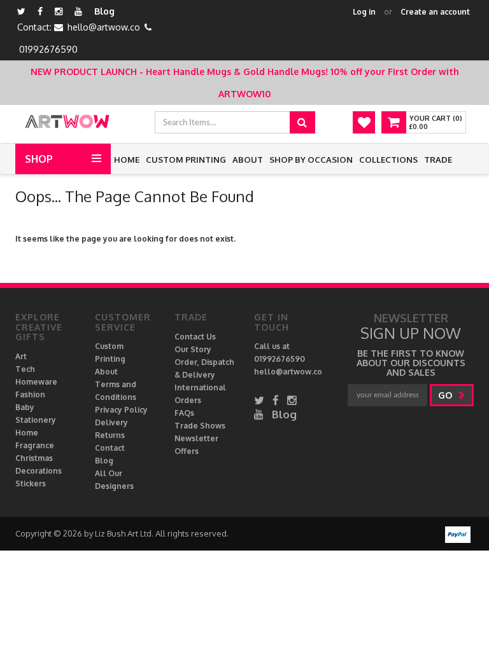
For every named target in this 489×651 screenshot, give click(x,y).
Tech (25, 369)
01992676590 (48, 49)
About (247, 159)
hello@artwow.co (103, 27)
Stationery (35, 420)
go (446, 395)
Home (126, 159)
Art (21, 356)
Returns (110, 435)
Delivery (111, 422)
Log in (364, 12)
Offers (186, 451)
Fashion (30, 394)
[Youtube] (78, 11)
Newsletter (196, 438)
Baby (24, 407)
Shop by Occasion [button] (311, 159)
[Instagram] (58, 11)
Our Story (192, 349)
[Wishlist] (364, 122)
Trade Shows (199, 425)
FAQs (184, 413)
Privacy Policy (121, 410)
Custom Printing (186, 159)
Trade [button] (438, 159)
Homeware (36, 382)
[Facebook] (40, 11)
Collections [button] (388, 159)
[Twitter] (21, 11)
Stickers (30, 483)
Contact (110, 448)
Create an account (435, 12)
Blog (104, 11)
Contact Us (195, 336)
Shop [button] (39, 159)
